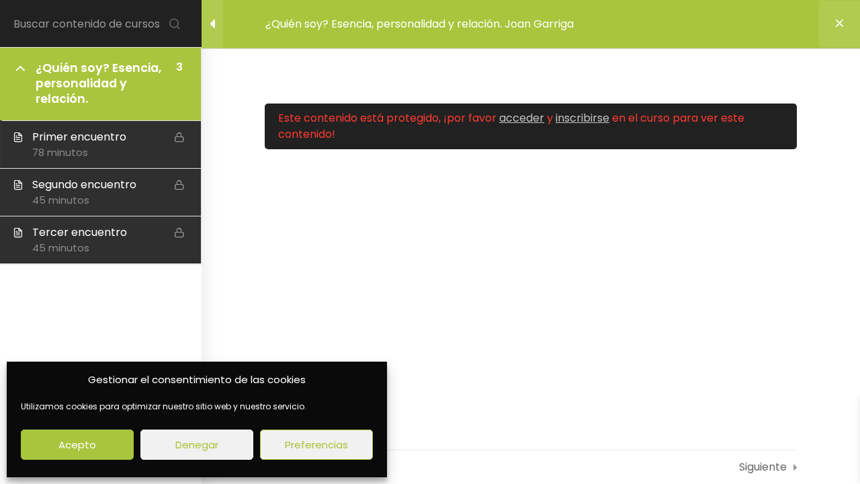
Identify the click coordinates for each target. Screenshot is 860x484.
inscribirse (582, 118)
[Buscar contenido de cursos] (175, 23)
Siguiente (763, 467)
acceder (521, 118)
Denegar (196, 445)
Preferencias (316, 445)
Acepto (77, 445)
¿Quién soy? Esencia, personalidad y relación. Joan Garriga (419, 23)
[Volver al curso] (839, 24)
